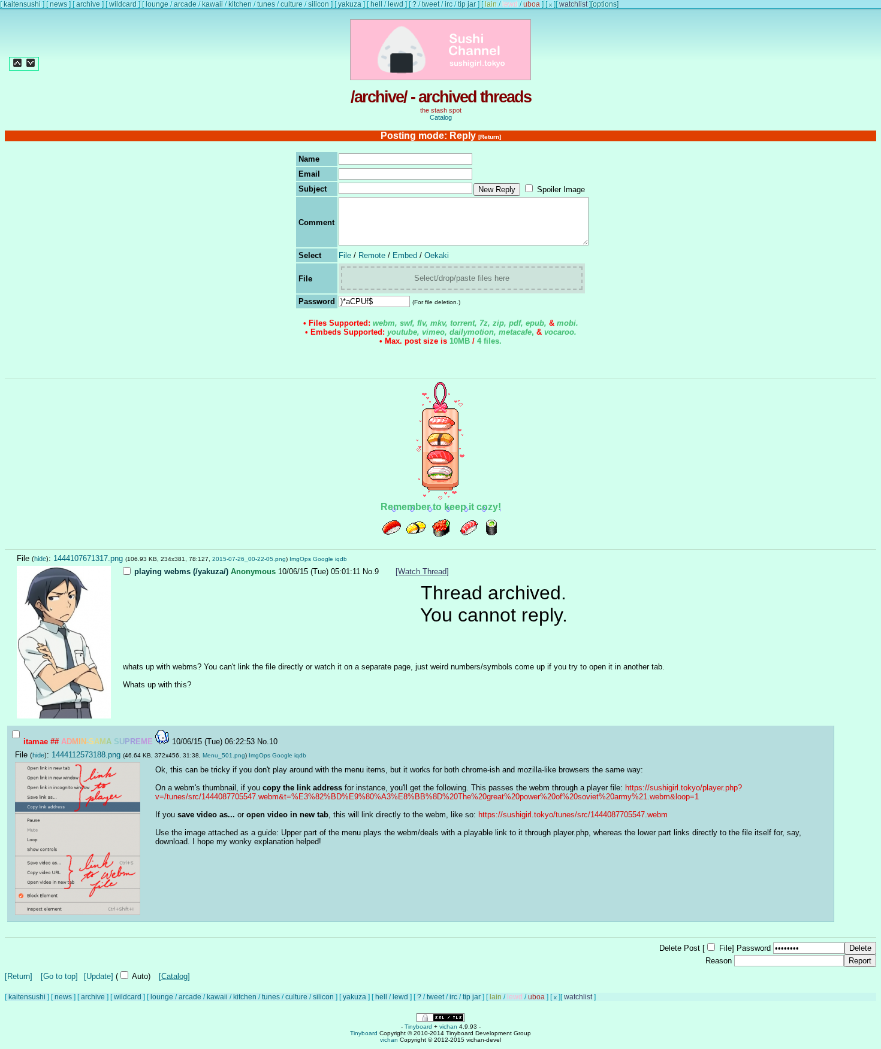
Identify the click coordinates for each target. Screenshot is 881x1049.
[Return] (489, 137)
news (58, 4)
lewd (395, 4)
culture (291, 4)
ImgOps (300, 559)
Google (323, 559)
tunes (266, 4)
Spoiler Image (561, 189)
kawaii (212, 4)
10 (273, 741)
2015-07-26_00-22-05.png (249, 559)
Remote (371, 255)
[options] (604, 4)
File (345, 255)
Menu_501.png (224, 755)
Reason (718, 960)
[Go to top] (59, 976)
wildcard (123, 4)
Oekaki (436, 255)
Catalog (441, 117)
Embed (405, 255)
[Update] (98, 976)
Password (754, 948)
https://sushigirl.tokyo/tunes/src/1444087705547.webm (573, 814)
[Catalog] (174, 976)
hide (40, 558)
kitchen (240, 4)
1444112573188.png (86, 754)
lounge (157, 4)
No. (369, 571)
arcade (185, 4)
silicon (318, 4)
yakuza (349, 4)
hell (376, 4)
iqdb (341, 559)
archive (88, 4)
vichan (448, 1026)
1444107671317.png (88, 558)
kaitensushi (22, 4)
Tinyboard (418, 1026)
